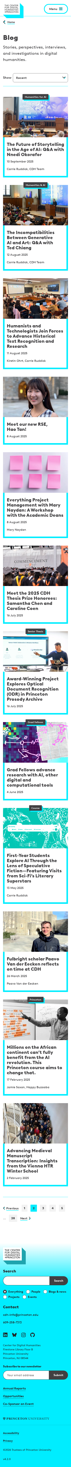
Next (23, 1218)
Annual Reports (14, 1388)
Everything (15, 1291)
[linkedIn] (5, 1335)
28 (13, 1218)
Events (32, 1297)
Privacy (8, 1440)
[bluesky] (14, 1335)
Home (11, 22)
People (35, 1291)
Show (7, 77)
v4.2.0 (7, 1459)
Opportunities (13, 1396)
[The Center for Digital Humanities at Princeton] (13, 10)
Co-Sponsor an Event (18, 1404)
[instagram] (23, 1335)
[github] (32, 1335)
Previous (12, 1208)
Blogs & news (57, 1291)
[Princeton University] (35, 1418)
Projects (14, 1297)
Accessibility (11, 1433)
